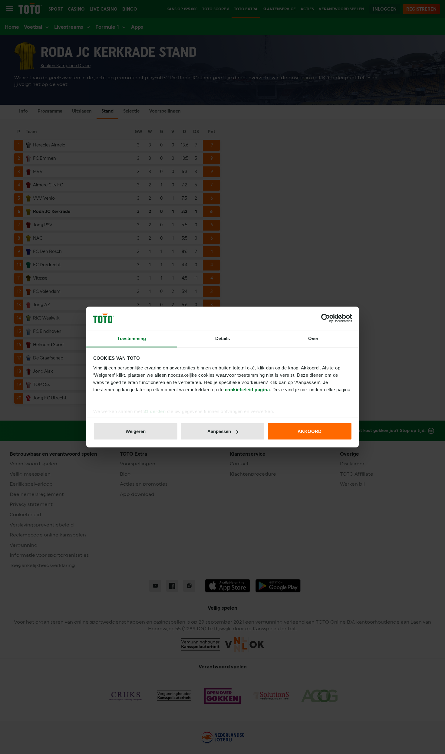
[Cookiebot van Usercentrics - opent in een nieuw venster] (325, 318)
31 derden (154, 411)
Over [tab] (313, 338)
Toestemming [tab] (131, 338)
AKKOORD (309, 431)
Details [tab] (222, 338)
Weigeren (136, 431)
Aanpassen (219, 431)
